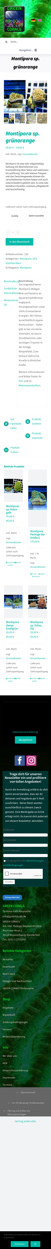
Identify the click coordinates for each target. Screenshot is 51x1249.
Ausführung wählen (10, 563)
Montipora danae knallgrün (12, 625)
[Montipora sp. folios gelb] (13, 486)
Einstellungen (20, 1244)
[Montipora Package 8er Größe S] (37, 498)
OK (35, 1244)
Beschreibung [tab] (9, 281)
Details (18, 562)
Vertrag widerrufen (12, 897)
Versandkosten (30, 154)
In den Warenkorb (19, 242)
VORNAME (9, 830)
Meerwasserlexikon (29, 385)
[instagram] (31, 760)
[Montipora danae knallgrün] (13, 602)
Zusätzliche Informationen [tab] (9, 291)
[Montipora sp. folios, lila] (37, 602)
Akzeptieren (25, 740)
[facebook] (20, 760)
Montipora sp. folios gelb (12, 509)
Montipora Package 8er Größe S (37, 534)
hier (21, 381)
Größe (14, 216)
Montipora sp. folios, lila (36, 625)
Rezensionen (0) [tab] (9, 302)
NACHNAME (9, 840)
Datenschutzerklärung (25, 732)
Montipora (25, 259)
